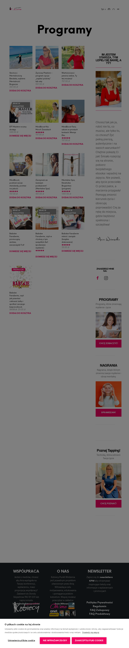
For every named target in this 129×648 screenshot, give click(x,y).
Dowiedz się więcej (90, 632)
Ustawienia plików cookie (21, 641)
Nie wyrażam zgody (55, 641)
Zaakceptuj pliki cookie (89, 641)
